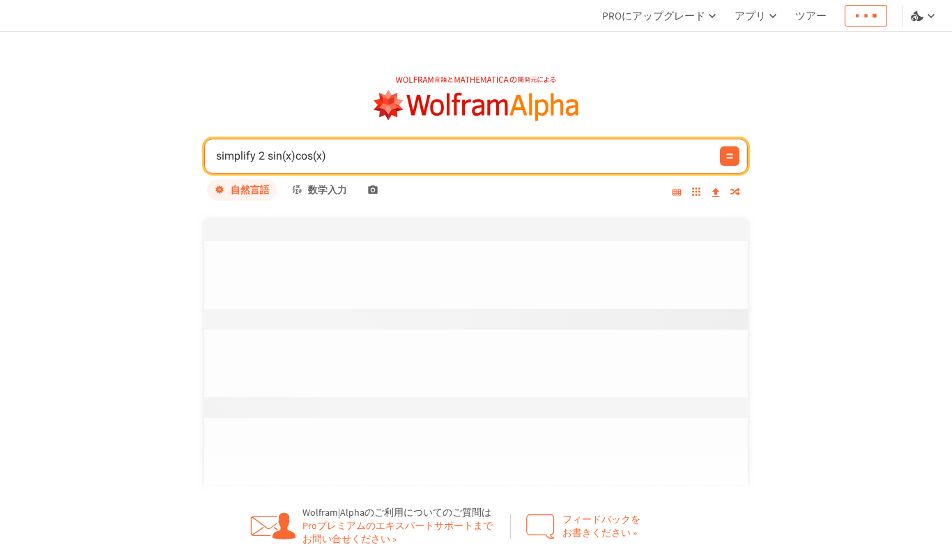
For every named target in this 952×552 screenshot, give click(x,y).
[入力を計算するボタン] (729, 156)
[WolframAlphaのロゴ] (476, 105)
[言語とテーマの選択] (924, 16)
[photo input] (373, 189)
